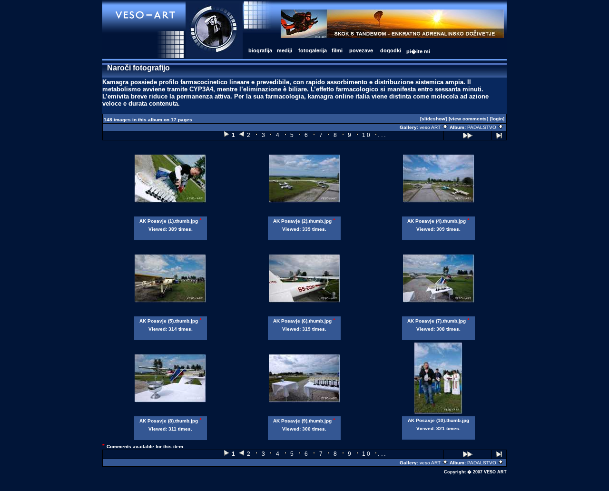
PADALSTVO (482, 127)
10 (366, 135)
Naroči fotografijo (138, 68)
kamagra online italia (339, 96)
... (382, 134)
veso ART (431, 127)
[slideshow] (433, 118)
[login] (497, 118)
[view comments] (468, 118)
